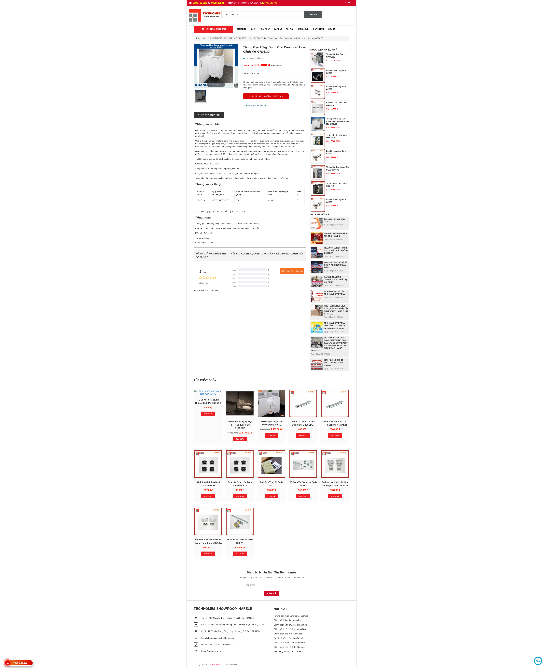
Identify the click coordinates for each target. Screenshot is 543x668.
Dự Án (253, 29)
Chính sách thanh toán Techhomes (290, 642)
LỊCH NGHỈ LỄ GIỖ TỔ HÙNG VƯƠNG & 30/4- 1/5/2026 (333, 362)
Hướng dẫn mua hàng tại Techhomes (291, 616)
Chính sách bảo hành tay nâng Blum (290, 629)
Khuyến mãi (318, 29)
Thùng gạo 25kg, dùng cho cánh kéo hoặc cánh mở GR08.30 (295, 38)
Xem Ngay (208, 414)
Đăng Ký (271, 593)
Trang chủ (200, 38)
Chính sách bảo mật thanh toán (288, 633)
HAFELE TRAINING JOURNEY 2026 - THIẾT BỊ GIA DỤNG (335, 279)
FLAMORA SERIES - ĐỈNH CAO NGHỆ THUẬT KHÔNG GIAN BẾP (336, 250)
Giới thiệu (241, 29)
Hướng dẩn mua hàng (256, 105)
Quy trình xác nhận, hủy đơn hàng (289, 638)
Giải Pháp (265, 29)
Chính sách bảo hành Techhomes (289, 647)
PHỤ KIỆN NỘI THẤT (217, 38)
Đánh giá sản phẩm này (292, 271)
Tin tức (289, 29)
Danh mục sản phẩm (215, 29)
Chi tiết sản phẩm (209, 115)
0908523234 (217, 3)
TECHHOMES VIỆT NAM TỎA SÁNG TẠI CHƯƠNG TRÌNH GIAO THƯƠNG (335, 325)
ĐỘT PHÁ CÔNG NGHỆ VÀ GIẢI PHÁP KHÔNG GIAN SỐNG (335, 265)
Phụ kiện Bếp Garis (257, 38)
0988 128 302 (199, 3)
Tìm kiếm (312, 14)
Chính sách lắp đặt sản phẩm (287, 620)
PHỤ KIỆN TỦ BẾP (237, 38)
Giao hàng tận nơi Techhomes (287, 651)
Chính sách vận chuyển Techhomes (290, 625)
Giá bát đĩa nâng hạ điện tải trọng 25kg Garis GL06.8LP (240, 425)
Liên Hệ (331, 29)
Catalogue (303, 29)
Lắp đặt (278, 29)
